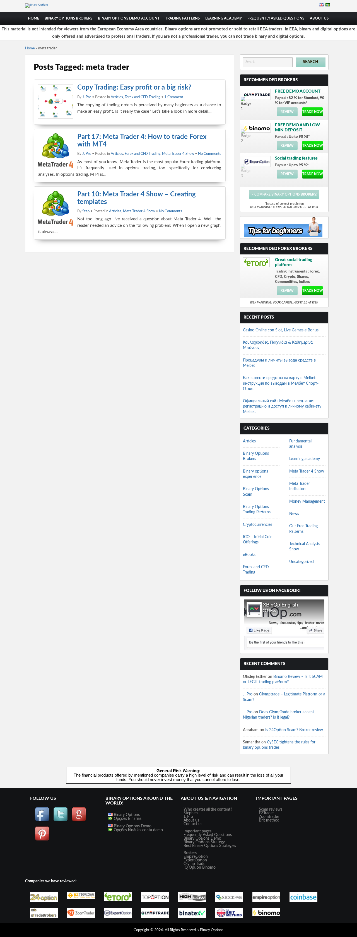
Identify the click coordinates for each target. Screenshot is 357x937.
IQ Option (192, 867)
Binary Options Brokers (68, 18)
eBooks (249, 555)
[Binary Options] (36, 4)
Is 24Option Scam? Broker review (294, 730)
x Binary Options (210, 930)
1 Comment (173, 97)
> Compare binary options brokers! (284, 194)
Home (33, 18)
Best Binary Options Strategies (210, 846)
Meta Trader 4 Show (178, 154)
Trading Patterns (182, 18)
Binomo (209, 867)
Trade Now (312, 112)
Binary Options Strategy (204, 842)
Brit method (269, 820)
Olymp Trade (194, 864)
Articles (117, 97)
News (294, 514)
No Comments (209, 154)
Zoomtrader (269, 817)
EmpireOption (196, 857)
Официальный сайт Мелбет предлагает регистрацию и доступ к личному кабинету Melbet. (282, 406)
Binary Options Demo (132, 826)
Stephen (191, 813)
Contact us (193, 824)
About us (191, 820)
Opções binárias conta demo (138, 830)
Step (86, 211)
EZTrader (266, 813)
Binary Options (126, 815)
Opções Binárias (127, 819)
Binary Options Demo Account (129, 18)
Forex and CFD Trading (142, 97)
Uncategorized (301, 562)
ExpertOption (195, 860)
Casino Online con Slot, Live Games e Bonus (281, 330)
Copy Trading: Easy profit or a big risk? (134, 87)
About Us (319, 18)
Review (287, 112)
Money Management (307, 502)
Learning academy (223, 18)
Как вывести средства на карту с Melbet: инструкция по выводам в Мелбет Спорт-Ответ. (281, 383)
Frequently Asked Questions (275, 18)
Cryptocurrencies (257, 525)
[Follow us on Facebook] (42, 821)
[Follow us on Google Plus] (78, 821)
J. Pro (86, 97)
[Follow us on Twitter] (60, 821)
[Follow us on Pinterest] (42, 840)
